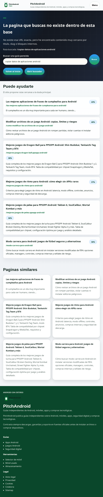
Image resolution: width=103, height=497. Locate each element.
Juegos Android (12, 445)
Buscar (94, 59)
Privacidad (10, 480)
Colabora (9, 486)
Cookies (9, 483)
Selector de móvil (13, 459)
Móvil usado (11, 463)
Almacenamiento (13, 466)
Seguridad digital (13, 449)
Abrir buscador (34, 71)
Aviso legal (10, 477)
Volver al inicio (13, 71)
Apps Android (11, 442)
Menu (95, 5)
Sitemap (9, 490)
